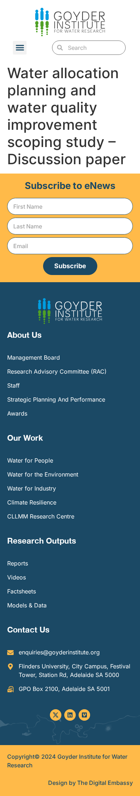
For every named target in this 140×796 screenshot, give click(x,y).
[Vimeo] (84, 715)
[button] (20, 48)
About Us (24, 335)
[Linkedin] (70, 715)
